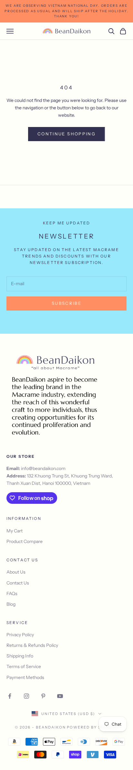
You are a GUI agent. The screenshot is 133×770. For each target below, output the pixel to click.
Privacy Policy (20, 635)
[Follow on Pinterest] (43, 696)
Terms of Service (23, 666)
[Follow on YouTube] (60, 696)
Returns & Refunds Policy (32, 645)
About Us (16, 572)
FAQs (11, 593)
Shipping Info (19, 656)
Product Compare (24, 541)
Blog (10, 604)
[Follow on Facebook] (9, 696)
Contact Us (17, 583)
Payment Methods (25, 677)
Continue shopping (66, 133)
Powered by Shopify (92, 727)
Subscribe (66, 303)
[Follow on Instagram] (26, 696)
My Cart (14, 531)
